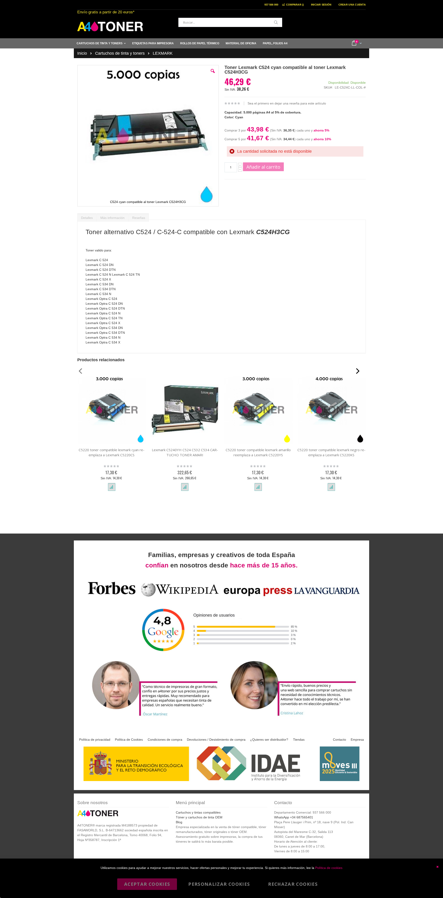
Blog (179, 822)
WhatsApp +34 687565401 (293, 817)
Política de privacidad (94, 739)
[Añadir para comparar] (111, 487)
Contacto (339, 739)
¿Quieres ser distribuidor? (269, 739)
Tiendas (299, 739)
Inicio (82, 53)
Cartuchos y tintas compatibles (198, 812)
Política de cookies (328, 868)
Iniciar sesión (321, 4)
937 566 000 (271, 4)
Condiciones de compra (165, 739)
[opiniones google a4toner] (221, 597)
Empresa (357, 739)
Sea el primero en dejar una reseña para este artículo (287, 103)
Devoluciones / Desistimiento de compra (216, 739)
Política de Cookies (129, 739)
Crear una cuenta (352, 4)
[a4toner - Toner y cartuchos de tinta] (110, 26)
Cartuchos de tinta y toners (120, 53)
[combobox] (230, 22)
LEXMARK (163, 53)
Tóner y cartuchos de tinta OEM (199, 817)
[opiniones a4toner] (152, 716)
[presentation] (86, 217)
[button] (213, 74)
